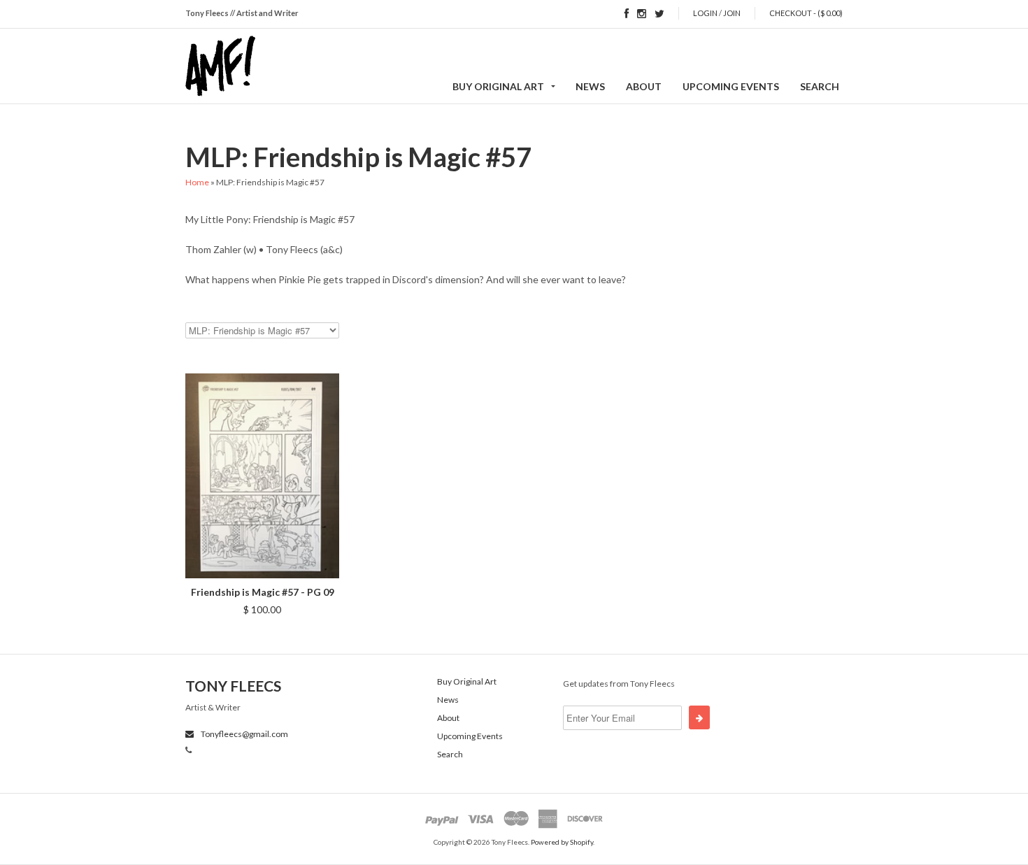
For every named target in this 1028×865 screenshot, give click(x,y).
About (644, 86)
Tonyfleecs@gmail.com (243, 734)
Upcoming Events (731, 86)
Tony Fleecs (233, 685)
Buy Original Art (498, 86)
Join (732, 12)
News (590, 86)
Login (705, 12)
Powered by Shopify (562, 842)
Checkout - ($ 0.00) (806, 12)
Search (819, 86)
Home (197, 182)
